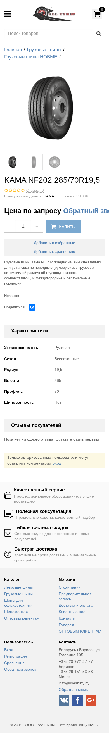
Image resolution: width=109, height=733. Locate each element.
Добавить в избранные (54, 243)
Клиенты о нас (72, 612)
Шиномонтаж (16, 612)
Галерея (66, 625)
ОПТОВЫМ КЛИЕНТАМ (80, 631)
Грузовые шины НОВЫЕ (30, 57)
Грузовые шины (44, 49)
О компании (70, 587)
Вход (56, 463)
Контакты (67, 618)
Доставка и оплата (76, 605)
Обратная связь (73, 689)
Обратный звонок (20, 669)
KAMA (49, 196)
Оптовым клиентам (21, 618)
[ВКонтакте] (32, 307)
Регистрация (15, 656)
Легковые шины (18, 587)
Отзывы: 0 (35, 190)
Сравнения (14, 663)
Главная (13, 49)
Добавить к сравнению (54, 251)
